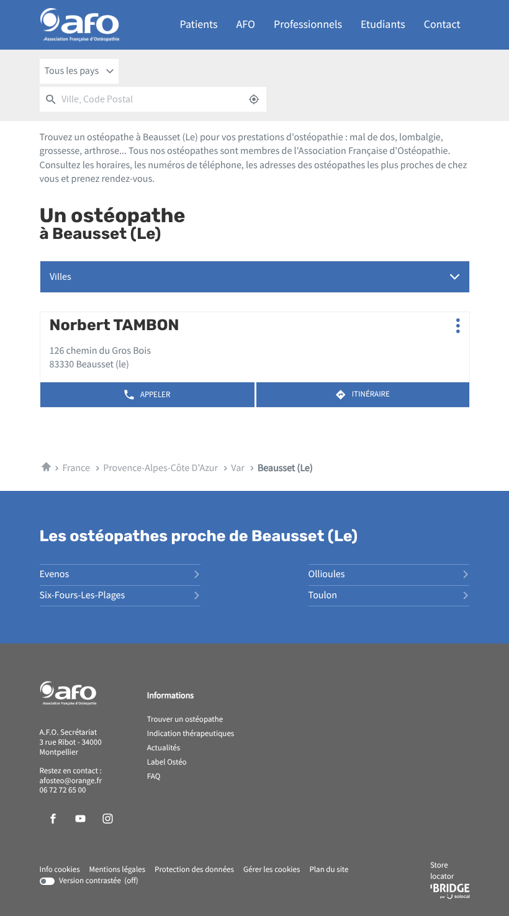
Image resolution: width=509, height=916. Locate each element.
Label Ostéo (167, 762)
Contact (442, 24)
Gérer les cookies (271, 869)
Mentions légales (117, 870)
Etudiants (383, 24)
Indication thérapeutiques (191, 734)
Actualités (164, 748)
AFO (245, 24)
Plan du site (328, 869)
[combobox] (79, 71)
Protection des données (194, 870)
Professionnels (308, 24)
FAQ (154, 777)
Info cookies (60, 870)
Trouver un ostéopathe (185, 719)
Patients (199, 24)
